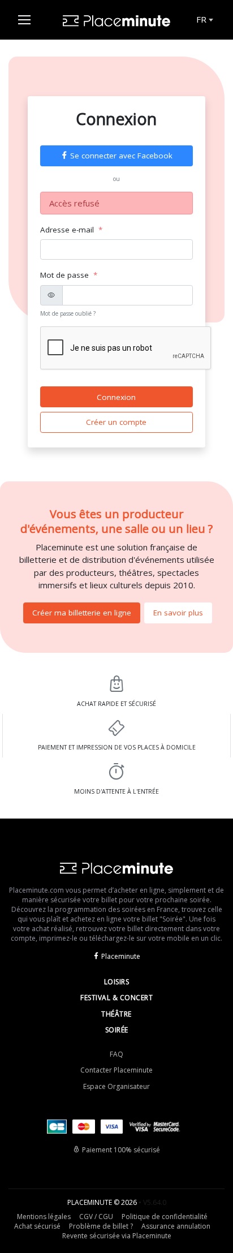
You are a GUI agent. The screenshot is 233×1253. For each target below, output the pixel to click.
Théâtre (116, 1014)
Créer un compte (116, 422)
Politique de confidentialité (165, 1216)
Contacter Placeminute (116, 1070)
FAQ (116, 1054)
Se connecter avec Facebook (121, 155)
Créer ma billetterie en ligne (81, 613)
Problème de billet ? (101, 1226)
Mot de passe (64, 275)
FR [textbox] (201, 19)
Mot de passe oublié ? (68, 313)
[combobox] (203, 20)
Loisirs (117, 982)
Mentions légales (44, 1216)
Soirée (116, 1030)
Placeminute (120, 956)
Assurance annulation (175, 1226)
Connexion (116, 397)
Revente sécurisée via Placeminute (116, 1236)
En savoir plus (178, 613)
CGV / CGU (96, 1216)
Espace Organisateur (116, 1086)
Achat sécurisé (37, 1226)
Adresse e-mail (67, 230)
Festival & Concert (116, 997)
